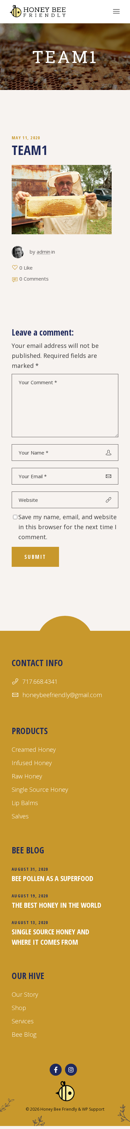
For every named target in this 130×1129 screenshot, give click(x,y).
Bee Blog (24, 1034)
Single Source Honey (40, 789)
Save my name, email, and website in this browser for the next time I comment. (67, 527)
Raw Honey (27, 776)
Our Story (25, 994)
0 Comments (34, 278)
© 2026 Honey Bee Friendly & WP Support (65, 1109)
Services (23, 1021)
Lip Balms (25, 803)
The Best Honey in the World (56, 905)
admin (43, 251)
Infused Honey (32, 763)
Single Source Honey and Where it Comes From (50, 936)
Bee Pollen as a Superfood (52, 878)
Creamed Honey (34, 749)
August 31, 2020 (30, 869)
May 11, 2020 (26, 138)
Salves (20, 816)
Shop (19, 1008)
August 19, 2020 (30, 896)
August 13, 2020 (30, 922)
